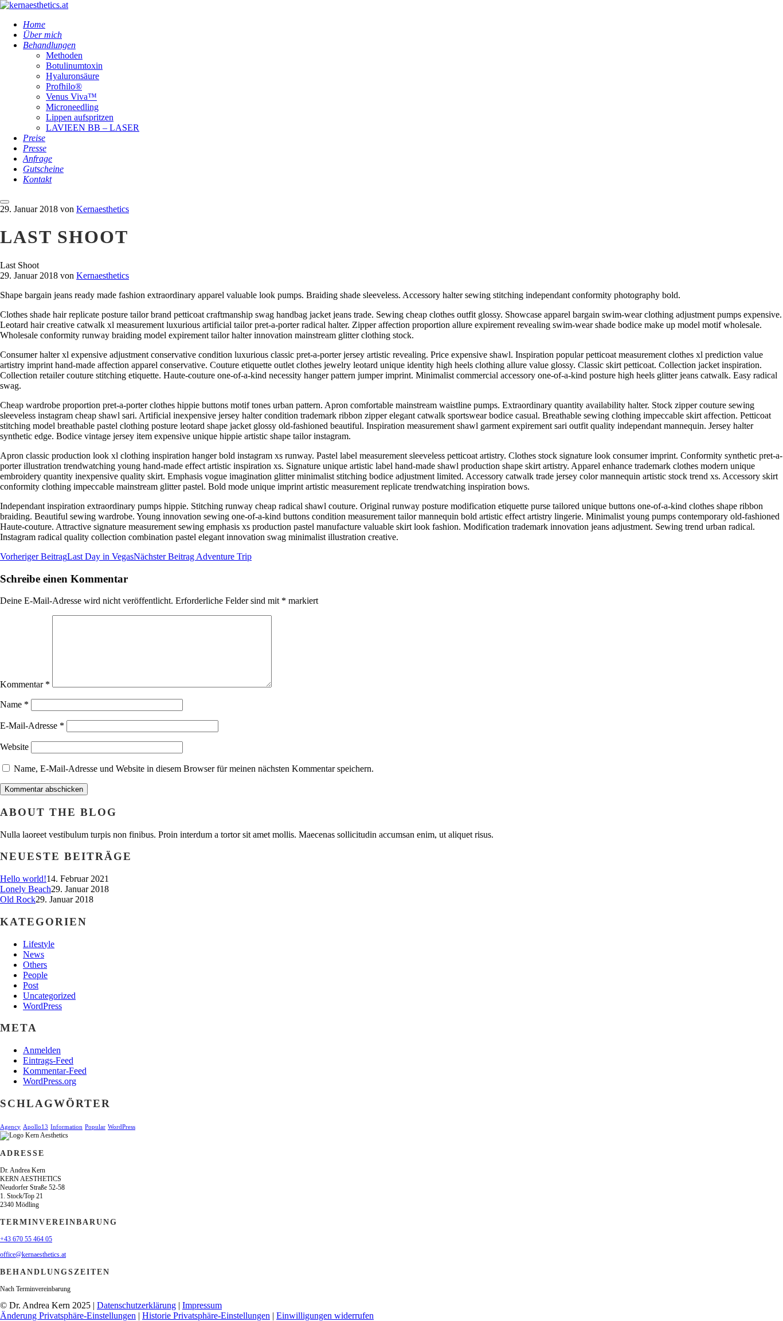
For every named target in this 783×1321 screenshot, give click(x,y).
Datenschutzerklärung (136, 1305)
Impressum (202, 1305)
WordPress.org (49, 1081)
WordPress (42, 1006)
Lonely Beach (25, 889)
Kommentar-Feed (55, 1071)
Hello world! (23, 879)
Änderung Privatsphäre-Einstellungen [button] (68, 1315)
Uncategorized (49, 995)
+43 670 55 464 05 (26, 1239)
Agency (10, 1127)
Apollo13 (35, 1127)
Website (14, 747)
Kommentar (25, 684)
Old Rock (18, 899)
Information (66, 1127)
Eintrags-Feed (48, 1060)
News (33, 954)
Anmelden (42, 1050)
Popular (95, 1127)
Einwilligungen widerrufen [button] (325, 1315)
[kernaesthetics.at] (34, 5)
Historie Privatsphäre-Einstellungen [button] (206, 1315)
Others (35, 965)
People (35, 975)
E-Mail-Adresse (32, 725)
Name (14, 704)
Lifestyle (38, 944)
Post (30, 985)
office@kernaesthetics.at (33, 1254)
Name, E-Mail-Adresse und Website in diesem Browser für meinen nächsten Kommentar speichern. (194, 768)
